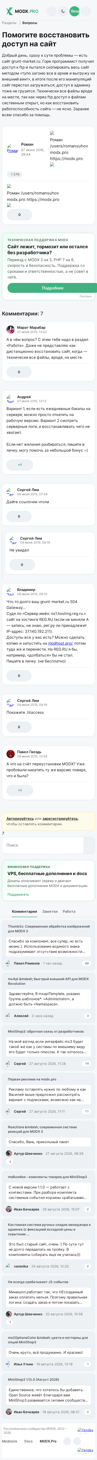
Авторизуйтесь (20, 818)
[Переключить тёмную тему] (63, 11)
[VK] (77, 1441)
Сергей (20, 1064)
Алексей (21, 1016)
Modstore (9, 1441)
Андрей (24, 397)
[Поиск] (51, 11)
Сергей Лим (28, 490)
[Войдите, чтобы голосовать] (13, 214)
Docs (28, 1441)
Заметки (50, 911)
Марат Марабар (31, 327)
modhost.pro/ (60, 643)
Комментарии (24, 911)
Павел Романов (27, 963)
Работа (69, 911)
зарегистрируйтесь (60, 818)
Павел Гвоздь (29, 752)
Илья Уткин (23, 1364)
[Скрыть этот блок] (90, 237)
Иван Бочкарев (26, 1209)
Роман (27, 144)
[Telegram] (67, 1441)
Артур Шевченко (28, 1154)
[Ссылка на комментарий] (75, 372)
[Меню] (86, 11)
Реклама (86, 296)
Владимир (26, 589)
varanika (21, 1266)
